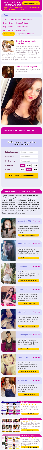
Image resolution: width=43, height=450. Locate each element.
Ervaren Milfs (27, 19)
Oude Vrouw (30, 413)
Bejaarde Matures (22, 23)
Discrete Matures (22, 27)
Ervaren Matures (15, 19)
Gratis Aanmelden (31, 3)
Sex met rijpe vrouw (28, 235)
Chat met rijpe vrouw (28, 303)
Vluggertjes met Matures (25, 34)
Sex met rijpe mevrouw (28, 372)
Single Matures (8, 27)
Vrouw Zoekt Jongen (30, 447)
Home (5, 19)
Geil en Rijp (30, 430)
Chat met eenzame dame (29, 258)
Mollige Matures (8, 30)
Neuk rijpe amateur (28, 394)
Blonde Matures (21, 30)
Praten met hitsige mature (28, 281)
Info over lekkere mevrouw (28, 349)
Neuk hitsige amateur (29, 326)
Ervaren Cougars (9, 34)
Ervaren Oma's (8, 23)
